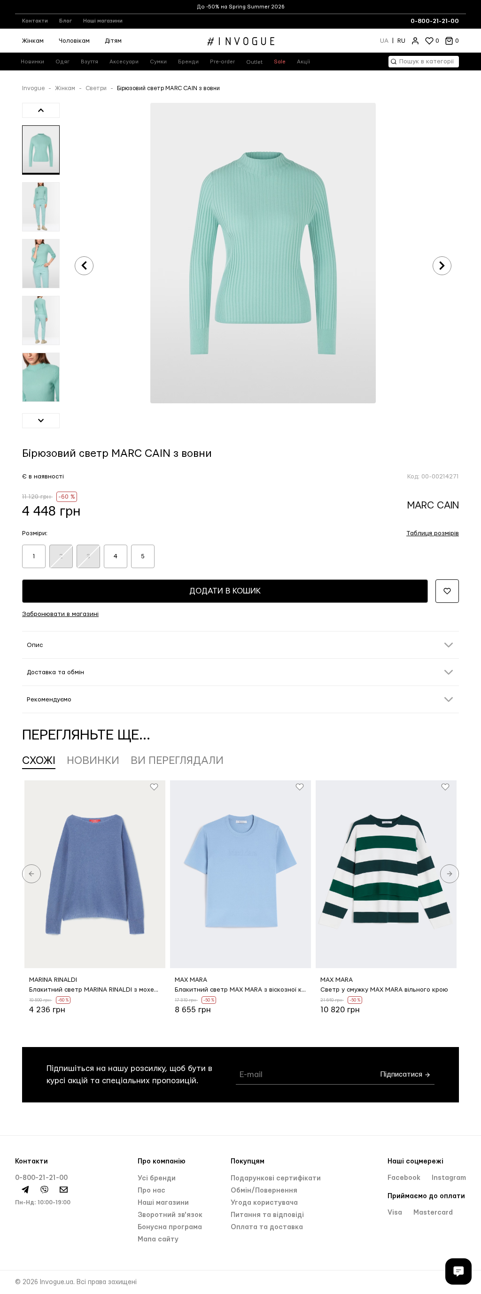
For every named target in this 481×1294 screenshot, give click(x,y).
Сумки (158, 61)
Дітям (113, 41)
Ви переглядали (177, 760)
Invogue (33, 88)
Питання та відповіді (267, 1215)
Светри (96, 88)
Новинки (32, 61)
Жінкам (33, 41)
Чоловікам (74, 41)
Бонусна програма (170, 1227)
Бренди (188, 61)
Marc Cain (433, 505)
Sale (280, 61)
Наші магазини (103, 20)
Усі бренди (157, 1178)
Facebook (405, 1178)
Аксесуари (124, 61)
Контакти (35, 20)
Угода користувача (264, 1203)
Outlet (254, 62)
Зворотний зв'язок (170, 1215)
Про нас (151, 1190)
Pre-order (222, 61)
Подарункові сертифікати (276, 1178)
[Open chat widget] (458, 1271)
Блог (65, 20)
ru (401, 41)
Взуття (89, 61)
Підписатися (402, 1074)
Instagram (449, 1178)
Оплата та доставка (267, 1227)
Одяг (62, 61)
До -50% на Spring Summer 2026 (241, 6)
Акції (303, 61)
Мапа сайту (158, 1239)
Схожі (38, 760)
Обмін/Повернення (264, 1190)
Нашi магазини (163, 1203)
